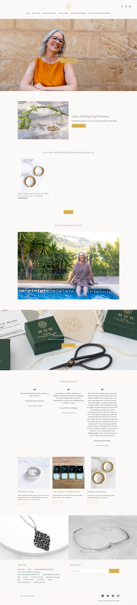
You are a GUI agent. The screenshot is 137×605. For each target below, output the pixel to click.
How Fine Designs (105, 600)
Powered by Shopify (114, 600)
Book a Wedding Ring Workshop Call (29, 574)
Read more (22, 503)
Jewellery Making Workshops (51, 574)
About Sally (21, 569)
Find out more (79, 125)
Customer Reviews (28, 579)
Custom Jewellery (68, 60)
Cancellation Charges (37, 577)
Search (29, 569)
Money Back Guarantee (53, 577)
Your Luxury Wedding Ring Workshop (29, 572)
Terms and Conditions (24, 582)
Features (25, 577)
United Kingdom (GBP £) (26, 596)
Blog (19, 579)
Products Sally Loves (39, 582)
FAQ (19, 577)
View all (68, 212)
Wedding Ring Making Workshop (44, 569)
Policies (50, 579)
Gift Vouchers (41, 579)
